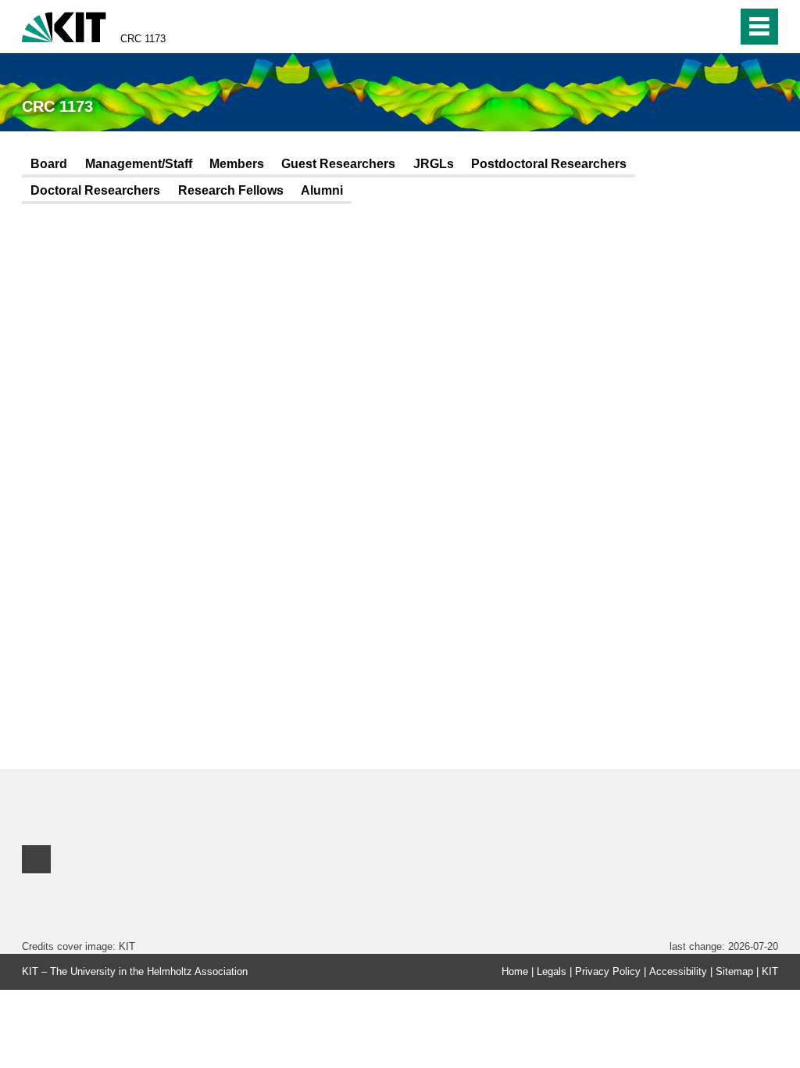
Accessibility (678, 971)
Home (515, 971)
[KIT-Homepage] (64, 25)
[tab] (49, 165)
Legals (551, 971)
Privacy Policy (608, 971)
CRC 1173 (143, 39)
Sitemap (734, 971)
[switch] (721, 26)
